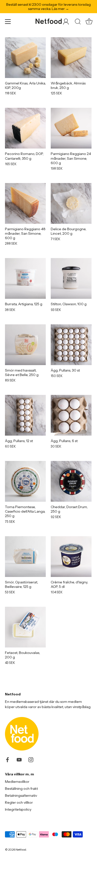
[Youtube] (19, 759)
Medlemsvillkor (17, 781)
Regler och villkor (19, 802)
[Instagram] (30, 759)
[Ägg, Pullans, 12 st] (25, 415)
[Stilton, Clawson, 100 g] (71, 278)
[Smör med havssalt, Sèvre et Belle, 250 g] (25, 344)
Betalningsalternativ (21, 795)
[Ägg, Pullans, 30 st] (71, 344)
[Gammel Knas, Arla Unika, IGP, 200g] (25, 57)
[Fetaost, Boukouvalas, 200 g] (25, 627)
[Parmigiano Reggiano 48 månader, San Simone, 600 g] (25, 203)
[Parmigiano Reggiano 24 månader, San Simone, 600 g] (71, 128)
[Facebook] (7, 759)
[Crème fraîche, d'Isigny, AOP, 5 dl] (71, 556)
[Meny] (7, 21)
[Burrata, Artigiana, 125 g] (25, 278)
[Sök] (77, 22)
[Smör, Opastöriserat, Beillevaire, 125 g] (25, 556)
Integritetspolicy (18, 809)
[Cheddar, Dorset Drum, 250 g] (71, 481)
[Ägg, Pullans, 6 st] (71, 415)
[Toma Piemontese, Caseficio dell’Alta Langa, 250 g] (25, 481)
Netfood (21, 849)
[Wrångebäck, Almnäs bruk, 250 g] (71, 57)
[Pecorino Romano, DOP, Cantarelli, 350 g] (25, 128)
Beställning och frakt (21, 788)
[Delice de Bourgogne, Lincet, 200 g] (71, 203)
